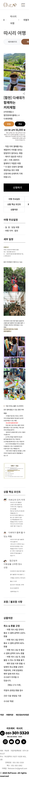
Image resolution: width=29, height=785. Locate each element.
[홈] (8, 5)
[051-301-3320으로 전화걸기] (15, 4)
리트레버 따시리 (15, 728)
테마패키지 (12, 41)
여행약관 (9, 714)
